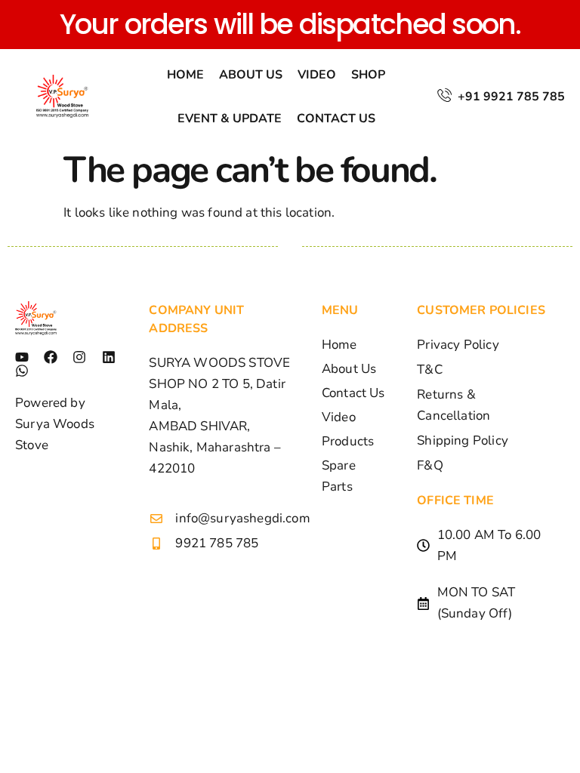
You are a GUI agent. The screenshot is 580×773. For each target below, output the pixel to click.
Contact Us (336, 118)
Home (185, 74)
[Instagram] (79, 357)
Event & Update (229, 118)
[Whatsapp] (22, 370)
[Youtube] (22, 357)
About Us (250, 74)
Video (317, 74)
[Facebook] (50, 357)
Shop (368, 74)
